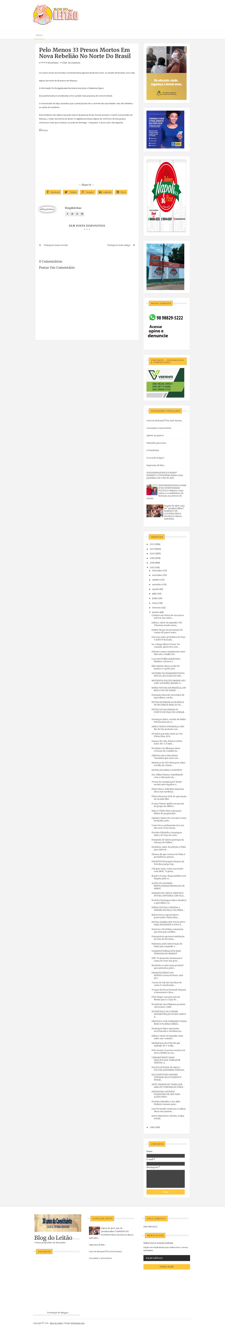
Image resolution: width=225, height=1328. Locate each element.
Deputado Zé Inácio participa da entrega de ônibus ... (168, 841)
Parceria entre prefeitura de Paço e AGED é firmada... (168, 638)
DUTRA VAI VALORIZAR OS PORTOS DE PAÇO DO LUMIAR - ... (169, 712)
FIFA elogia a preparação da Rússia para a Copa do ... (166, 998)
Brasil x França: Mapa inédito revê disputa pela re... (169, 877)
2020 (152, 553)
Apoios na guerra (155, 435)
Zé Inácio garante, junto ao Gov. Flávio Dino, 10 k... (167, 735)
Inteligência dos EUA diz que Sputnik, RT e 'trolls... (166, 1044)
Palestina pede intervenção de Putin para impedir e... (167, 945)
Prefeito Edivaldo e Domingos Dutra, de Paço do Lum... (167, 834)
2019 (152, 558)
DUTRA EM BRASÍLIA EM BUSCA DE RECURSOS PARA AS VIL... (168, 703)
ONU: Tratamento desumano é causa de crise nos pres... (167, 959)
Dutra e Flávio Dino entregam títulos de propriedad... (166, 812)
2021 (152, 549)
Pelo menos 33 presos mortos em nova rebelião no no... (168, 1051)
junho (155, 598)
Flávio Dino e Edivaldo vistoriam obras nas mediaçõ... (168, 790)
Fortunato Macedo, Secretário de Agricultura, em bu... (168, 696)
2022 (152, 544)
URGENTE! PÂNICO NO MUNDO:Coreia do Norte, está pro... (167, 975)
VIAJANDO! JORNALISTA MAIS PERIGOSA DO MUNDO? (166, 952)
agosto (155, 589)
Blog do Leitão (53, 1237)
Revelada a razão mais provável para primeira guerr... (167, 966)
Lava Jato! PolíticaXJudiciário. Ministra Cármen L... (166, 660)
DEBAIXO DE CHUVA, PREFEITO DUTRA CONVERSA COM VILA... (168, 894)
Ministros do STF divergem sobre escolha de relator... (168, 764)
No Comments (74, 62)
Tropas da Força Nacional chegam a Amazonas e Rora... (169, 991)
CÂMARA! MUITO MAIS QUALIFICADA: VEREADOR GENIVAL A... (166, 1060)
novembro (157, 575)
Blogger (64, 1312)
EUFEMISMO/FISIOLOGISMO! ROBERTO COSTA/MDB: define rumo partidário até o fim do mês (164, 475)
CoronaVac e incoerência (158, 428)
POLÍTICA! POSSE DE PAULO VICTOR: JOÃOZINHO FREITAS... (168, 1068)
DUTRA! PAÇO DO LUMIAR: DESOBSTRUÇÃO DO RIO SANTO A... (169, 1014)
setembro (157, 584)
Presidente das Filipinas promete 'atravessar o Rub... (169, 1005)
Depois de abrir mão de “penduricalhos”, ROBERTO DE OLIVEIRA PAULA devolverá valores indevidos (174, 512)
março (155, 603)
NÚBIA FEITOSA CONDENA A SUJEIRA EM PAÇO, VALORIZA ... (168, 908)
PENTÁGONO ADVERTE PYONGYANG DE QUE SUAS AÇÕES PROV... (166, 1094)
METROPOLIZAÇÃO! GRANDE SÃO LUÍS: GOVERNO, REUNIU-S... (168, 682)
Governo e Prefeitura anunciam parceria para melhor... (167, 930)
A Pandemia (152, 450)
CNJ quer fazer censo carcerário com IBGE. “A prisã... (167, 870)
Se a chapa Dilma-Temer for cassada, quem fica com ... (166, 645)
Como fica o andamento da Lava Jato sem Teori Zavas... (168, 826)
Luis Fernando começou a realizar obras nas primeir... (169, 1110)
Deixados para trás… (156, 443)
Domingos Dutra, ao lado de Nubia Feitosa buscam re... (169, 720)
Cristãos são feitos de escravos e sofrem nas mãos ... (168, 616)
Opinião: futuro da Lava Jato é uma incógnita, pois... (169, 819)
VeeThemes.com (77, 1323)
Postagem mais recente (56, 245)
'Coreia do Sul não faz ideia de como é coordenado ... (167, 984)
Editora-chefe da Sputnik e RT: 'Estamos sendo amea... (167, 624)
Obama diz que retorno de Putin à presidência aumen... (168, 855)
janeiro (155, 612)
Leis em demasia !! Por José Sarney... (164, 420)
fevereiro (156, 607)
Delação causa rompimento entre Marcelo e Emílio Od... (168, 653)
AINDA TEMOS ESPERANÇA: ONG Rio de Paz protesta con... (168, 727)
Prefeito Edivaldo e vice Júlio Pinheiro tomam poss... (166, 1103)
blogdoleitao (53, 62)
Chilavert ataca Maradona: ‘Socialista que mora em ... (166, 756)
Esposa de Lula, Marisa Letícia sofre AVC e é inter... (167, 742)
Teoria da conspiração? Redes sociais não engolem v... (167, 783)
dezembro (157, 570)
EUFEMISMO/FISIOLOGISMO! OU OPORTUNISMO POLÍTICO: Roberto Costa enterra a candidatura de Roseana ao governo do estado (166, 492)
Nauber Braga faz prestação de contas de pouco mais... (167, 631)
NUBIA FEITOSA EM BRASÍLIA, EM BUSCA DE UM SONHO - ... (169, 689)
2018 (152, 563)
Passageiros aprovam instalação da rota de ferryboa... (168, 937)
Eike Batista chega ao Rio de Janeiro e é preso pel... (166, 667)
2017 (152, 567)
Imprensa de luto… (155, 465)
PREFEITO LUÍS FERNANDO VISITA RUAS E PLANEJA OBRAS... (169, 1022)
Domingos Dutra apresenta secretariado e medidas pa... (167, 1029)
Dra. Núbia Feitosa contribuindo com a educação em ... (167, 776)
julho (154, 593)
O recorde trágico (155, 458)
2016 (152, 1127)
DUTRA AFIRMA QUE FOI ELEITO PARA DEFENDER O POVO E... (168, 923)
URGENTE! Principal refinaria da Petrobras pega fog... (168, 862)
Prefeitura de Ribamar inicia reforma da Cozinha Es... (166, 749)
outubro (156, 580)
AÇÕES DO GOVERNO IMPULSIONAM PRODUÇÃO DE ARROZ (168, 886)
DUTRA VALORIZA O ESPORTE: (167, 770)
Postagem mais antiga (118, 245)
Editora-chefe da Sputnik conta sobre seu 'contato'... (167, 1037)
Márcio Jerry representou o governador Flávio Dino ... (165, 916)
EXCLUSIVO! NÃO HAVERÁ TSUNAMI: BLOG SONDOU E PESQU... (167, 1077)
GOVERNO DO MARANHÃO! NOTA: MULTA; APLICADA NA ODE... (168, 674)
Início (39, 35)
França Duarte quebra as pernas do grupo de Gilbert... (168, 805)
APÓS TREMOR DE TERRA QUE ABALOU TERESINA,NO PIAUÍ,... (168, 1085)
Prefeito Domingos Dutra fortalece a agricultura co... (169, 901)
